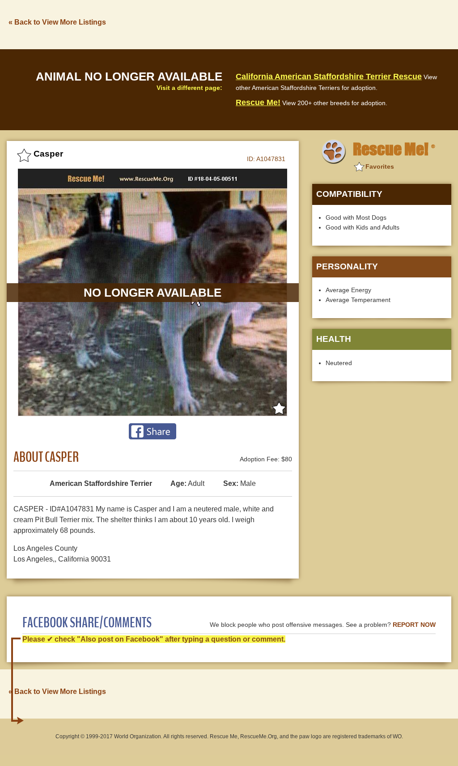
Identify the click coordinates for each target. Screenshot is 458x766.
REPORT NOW (414, 624)
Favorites (379, 166)
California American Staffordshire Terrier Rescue (329, 76)
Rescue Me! (258, 102)
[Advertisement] (288, 24)
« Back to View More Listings (57, 22)
